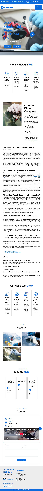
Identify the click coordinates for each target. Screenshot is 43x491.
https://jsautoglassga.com (8, 483)
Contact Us (38, 7)
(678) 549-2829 (9, 477)
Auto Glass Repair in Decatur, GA (11, 251)
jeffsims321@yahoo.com (8, 479)
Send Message (21, 460)
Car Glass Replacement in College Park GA (13, 252)
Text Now (17, 46)
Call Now (7, 46)
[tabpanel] (11, 388)
